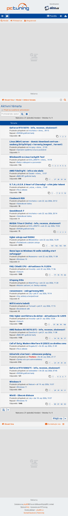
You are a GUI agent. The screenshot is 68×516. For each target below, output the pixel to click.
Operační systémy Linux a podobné (31, 150)
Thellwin (32, 357)
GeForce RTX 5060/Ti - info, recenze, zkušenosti (34, 368)
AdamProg (33, 283)
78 (58, 275)
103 (60, 246)
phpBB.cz (40, 510)
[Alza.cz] (52, 7)
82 (61, 404)
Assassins (33, 257)
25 (61, 363)
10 (65, 193)
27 (55, 179)
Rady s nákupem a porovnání (29, 162)
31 (65, 390)
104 (64, 246)
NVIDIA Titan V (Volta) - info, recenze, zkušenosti (35, 223)
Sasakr (31, 173)
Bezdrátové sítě (23, 309)
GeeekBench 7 (16, 210)
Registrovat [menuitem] (66, 16)
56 (61, 338)
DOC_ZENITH (34, 160)
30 (65, 179)
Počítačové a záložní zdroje (28, 243)
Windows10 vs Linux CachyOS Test (27, 157)
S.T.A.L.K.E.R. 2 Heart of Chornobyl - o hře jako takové (37, 184)
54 (55, 338)
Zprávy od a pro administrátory (29, 359)
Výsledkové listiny (24, 204)
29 (61, 179)
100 (64, 325)
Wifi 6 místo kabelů (19, 303)
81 (58, 404)
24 (58, 363)
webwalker (33, 371)
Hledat (5, 21)
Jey (30, 294)
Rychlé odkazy (3, 16)
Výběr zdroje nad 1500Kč (22, 237)
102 (56, 246)
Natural (32, 384)
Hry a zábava (22, 190)
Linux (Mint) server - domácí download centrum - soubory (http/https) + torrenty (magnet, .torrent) (35, 143)
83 (65, 404)
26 (65, 363)
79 (61, 275)
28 (58, 179)
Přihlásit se (17, 21)
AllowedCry (33, 240)
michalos (33, 131)
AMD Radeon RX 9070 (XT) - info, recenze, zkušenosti (37, 329)
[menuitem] (52, 16)
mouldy (32, 269)
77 (55, 275)
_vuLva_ (32, 187)
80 (65, 275)
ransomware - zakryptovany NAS (26, 291)
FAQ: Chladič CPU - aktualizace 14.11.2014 (30, 266)
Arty (27, 507)
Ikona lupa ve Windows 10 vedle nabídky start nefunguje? (32, 252)
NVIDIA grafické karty (25, 133)
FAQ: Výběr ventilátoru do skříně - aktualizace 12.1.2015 (37, 316)
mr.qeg (32, 147)
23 (55, 363)
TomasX (32, 306)
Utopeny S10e (16, 280)
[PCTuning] (18, 6)
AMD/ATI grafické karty (26, 176)
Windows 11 (15, 381)
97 (54, 325)
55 (58, 338)
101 (52, 246)
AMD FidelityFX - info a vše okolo (26, 170)
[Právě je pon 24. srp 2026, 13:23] (61, 100)
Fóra (7, 16)
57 (65, 338)
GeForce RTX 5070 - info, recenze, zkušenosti (33, 127)
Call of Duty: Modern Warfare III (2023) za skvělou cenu (37, 343)
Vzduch (20, 272)
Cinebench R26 (17, 198)
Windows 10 (22, 259)
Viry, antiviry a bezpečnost (27, 296)
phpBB (25, 504)
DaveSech (33, 332)
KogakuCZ (33, 346)
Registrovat (31, 21)
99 (61, 325)
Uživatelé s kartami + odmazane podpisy (30, 354)
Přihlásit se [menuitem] (61, 16)
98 (57, 325)
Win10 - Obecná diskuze (21, 395)
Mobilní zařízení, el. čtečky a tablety (31, 285)
